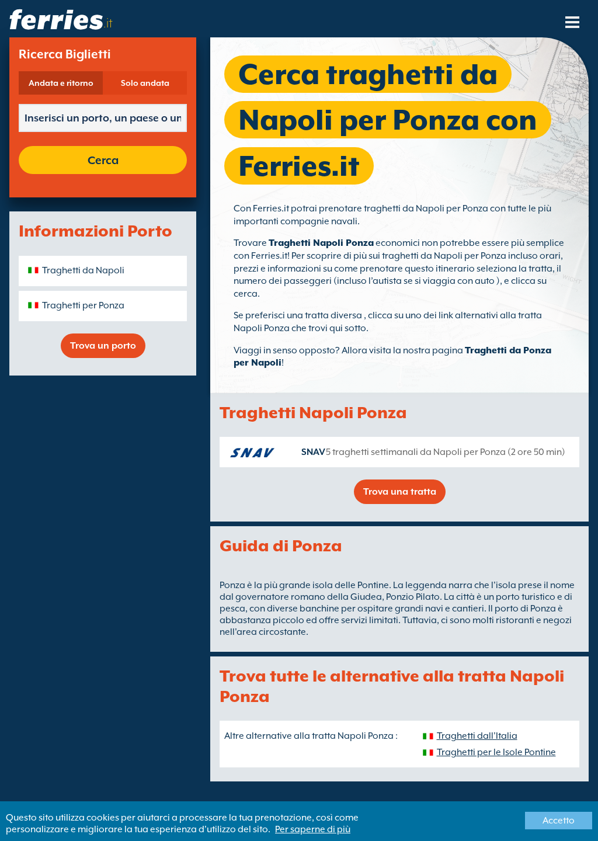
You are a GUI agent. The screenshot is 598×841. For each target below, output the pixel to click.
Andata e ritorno (61, 83)
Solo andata (145, 83)
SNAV (313, 452)
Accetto (559, 820)
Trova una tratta (399, 491)
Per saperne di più (312, 829)
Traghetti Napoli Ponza (321, 243)
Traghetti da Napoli (83, 270)
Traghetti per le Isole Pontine (496, 752)
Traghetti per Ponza (83, 305)
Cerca (103, 160)
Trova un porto (103, 345)
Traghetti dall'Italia (477, 736)
